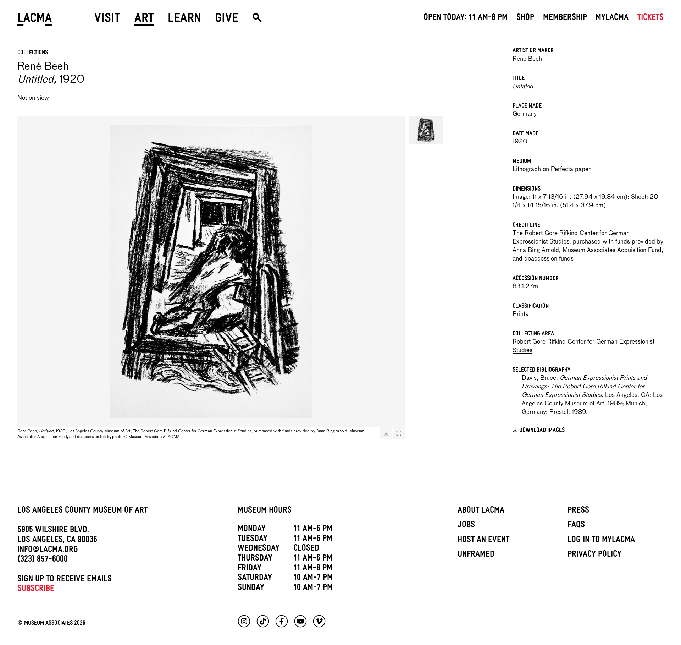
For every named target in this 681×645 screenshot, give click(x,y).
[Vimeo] (319, 621)
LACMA (34, 20)
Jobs (466, 525)
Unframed (476, 555)
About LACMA (481, 511)
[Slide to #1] (426, 130)
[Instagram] (244, 621)
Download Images (542, 431)
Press (578, 511)
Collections (32, 53)
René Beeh (527, 59)
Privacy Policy (594, 555)
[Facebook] (281, 621)
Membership (565, 18)
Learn (184, 20)
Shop (525, 18)
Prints (520, 314)
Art (144, 20)
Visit (107, 20)
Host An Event (483, 540)
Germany (525, 114)
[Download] (386, 433)
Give (226, 20)
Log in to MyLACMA (601, 540)
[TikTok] (262, 621)
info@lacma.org (47, 550)
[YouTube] (300, 621)
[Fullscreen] (399, 433)
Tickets (650, 18)
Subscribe (35, 589)
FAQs (576, 525)
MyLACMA (612, 18)
